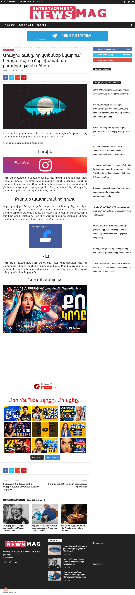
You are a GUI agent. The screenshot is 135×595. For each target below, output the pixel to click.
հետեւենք (126, 55)
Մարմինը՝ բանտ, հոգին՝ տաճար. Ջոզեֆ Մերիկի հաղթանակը (13, 528)
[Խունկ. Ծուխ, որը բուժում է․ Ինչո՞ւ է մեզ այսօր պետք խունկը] (74, 514)
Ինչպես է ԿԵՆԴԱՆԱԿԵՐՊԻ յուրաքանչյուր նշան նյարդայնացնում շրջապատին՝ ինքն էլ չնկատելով (112, 211)
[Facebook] (124, 2)
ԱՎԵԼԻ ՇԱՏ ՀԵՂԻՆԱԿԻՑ (36, 500)
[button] (131, 25)
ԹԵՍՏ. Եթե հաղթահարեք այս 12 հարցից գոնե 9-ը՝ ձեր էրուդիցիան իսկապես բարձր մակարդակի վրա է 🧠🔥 (112, 267)
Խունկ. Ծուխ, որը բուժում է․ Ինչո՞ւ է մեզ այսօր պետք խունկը (73, 528)
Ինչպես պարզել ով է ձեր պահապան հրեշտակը (67, 485)
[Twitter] (132, 2)
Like (128, 49)
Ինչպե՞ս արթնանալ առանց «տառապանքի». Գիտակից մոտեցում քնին (44, 528)
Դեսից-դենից (26, 25)
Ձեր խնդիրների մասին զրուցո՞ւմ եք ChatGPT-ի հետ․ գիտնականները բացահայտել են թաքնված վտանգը (109, 150)
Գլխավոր (10, 25)
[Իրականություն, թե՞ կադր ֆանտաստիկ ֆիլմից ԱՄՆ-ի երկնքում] (54, 550)
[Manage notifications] (6, 589)
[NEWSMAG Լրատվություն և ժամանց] (67, 13)
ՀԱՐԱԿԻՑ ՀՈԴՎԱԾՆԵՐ (14, 500)
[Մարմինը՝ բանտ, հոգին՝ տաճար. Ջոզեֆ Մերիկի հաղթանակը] (16, 514)
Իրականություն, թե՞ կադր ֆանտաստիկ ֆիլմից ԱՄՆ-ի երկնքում (75, 548)
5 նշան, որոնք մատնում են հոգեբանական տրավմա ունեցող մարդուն (21, 487)
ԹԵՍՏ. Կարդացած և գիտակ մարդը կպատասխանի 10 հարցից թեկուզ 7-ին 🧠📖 (112, 132)
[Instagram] (128, 2)
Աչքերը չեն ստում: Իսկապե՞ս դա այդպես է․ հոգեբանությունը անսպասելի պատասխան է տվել (112, 192)
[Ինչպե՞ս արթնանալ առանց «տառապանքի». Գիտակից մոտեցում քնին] (45, 514)
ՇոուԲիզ (41, 25)
